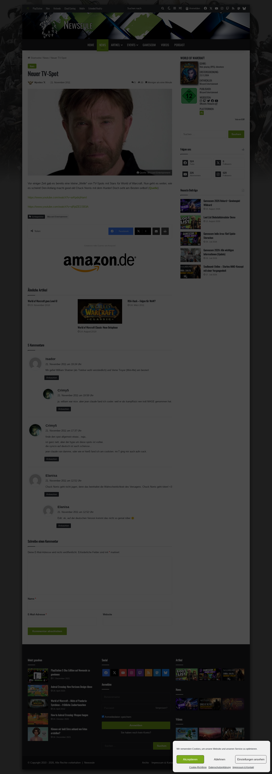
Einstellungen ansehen (250, 759)
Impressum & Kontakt (243, 767)
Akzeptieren (190, 759)
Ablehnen (219, 759)
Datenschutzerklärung (220, 767)
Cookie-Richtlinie (198, 767)
